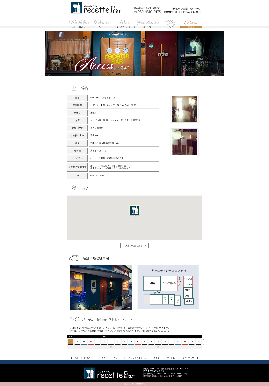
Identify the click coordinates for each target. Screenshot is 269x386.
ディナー (117, 358)
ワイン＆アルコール (137, 358)
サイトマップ (188, 358)
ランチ (103, 358)
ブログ (157, 358)
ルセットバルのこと (84, 358)
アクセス (171, 358)
